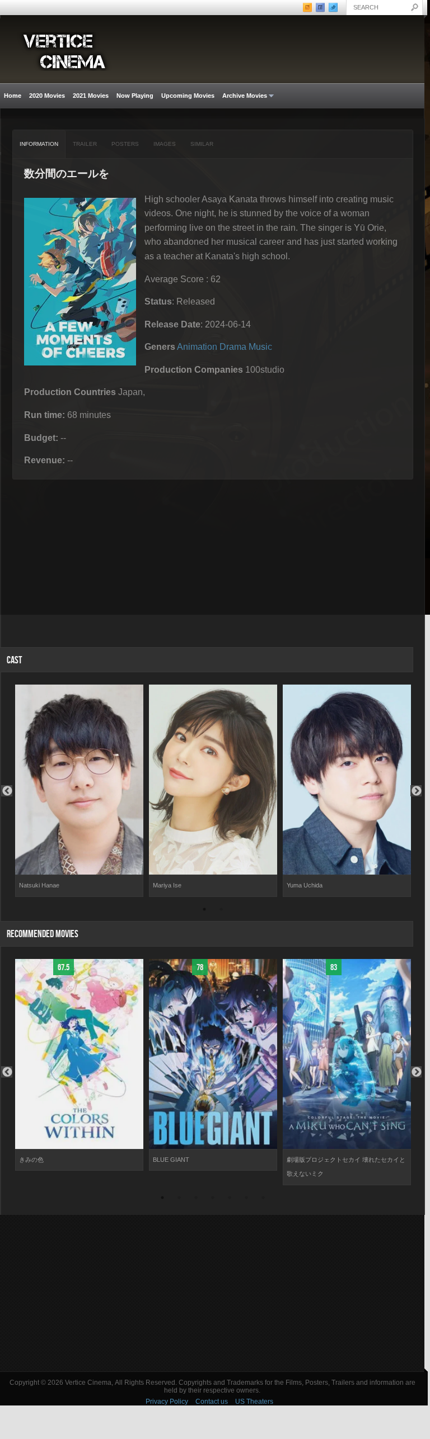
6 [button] (246, 1199)
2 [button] (221, 910)
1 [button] (204, 910)
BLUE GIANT (171, 1159)
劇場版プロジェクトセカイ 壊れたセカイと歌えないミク (346, 1166)
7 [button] (263, 1199)
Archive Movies (242, 95)
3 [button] (196, 1199)
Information (39, 144)
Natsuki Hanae (39, 885)
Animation (197, 347)
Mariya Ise (167, 885)
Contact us (211, 1401)
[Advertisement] (212, 1293)
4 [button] (212, 1199)
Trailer (85, 144)
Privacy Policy (167, 1401)
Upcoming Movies (187, 95)
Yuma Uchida (304, 885)
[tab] (39, 144)
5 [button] (229, 1199)
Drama (232, 347)
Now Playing (134, 95)
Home (12, 95)
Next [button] (416, 790)
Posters (125, 144)
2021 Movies (91, 95)
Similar (201, 144)
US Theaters (254, 1401)
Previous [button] (6, 790)
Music (260, 347)
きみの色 (31, 1159)
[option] (79, 790)
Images (164, 144)
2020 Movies (47, 95)
